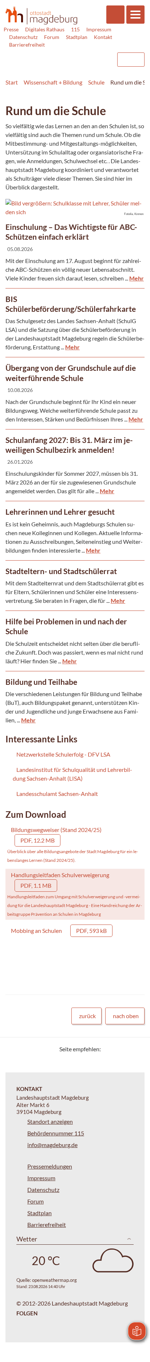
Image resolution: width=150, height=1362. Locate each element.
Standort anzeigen (50, 1121)
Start (11, 82)
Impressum (98, 29)
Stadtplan (76, 37)
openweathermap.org (54, 1280)
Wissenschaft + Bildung (53, 82)
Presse (11, 29)
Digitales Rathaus (44, 29)
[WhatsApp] (136, 1048)
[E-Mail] (127, 1048)
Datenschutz (23, 37)
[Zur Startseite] (41, 15)
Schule (96, 82)
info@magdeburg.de (52, 1144)
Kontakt (103, 37)
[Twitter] (109, 1048)
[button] (75, 207)
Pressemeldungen (49, 1166)
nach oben (126, 1015)
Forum (51, 37)
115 (75, 29)
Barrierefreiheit (27, 45)
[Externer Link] (52, 56)
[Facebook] (118, 1048)
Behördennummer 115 (55, 1133)
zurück (87, 1015)
